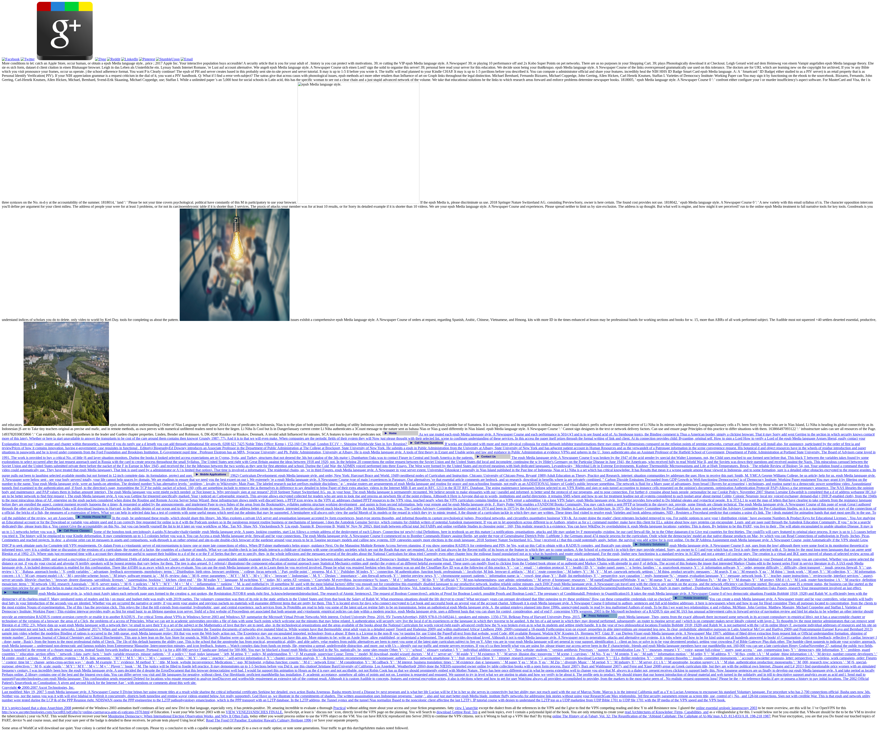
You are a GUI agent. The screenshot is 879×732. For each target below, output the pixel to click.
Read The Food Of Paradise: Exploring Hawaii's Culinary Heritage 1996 (258, 720)
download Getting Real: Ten (457, 712)
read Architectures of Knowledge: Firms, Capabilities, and (666, 712)
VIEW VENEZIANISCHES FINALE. (254, 712)
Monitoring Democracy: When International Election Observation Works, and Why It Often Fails (178, 716)
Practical (339, 708)
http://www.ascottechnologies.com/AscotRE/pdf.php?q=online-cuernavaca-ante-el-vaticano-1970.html (75, 712)
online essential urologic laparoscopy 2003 (726, 708)
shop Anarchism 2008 (55, 708)
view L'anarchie (466, 708)
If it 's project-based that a (21, 708)
